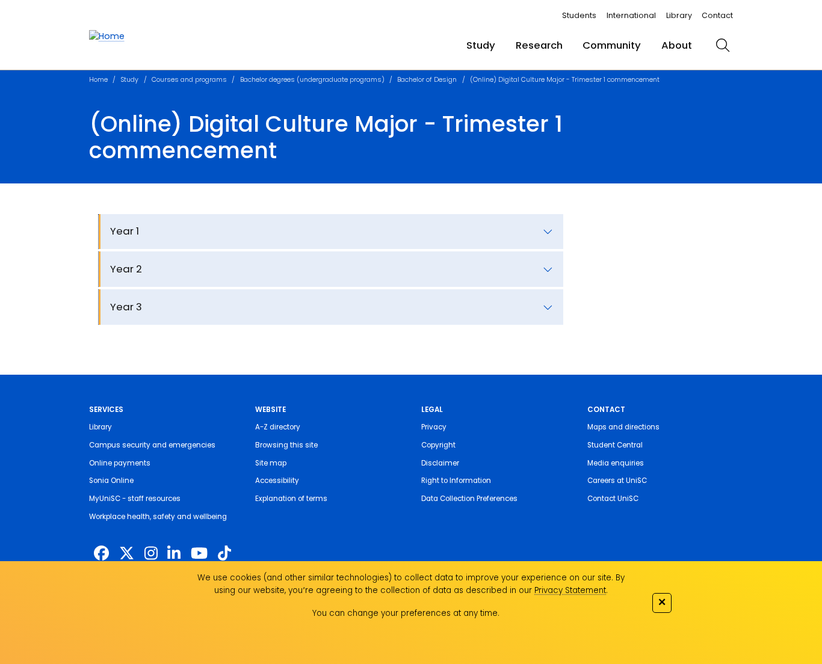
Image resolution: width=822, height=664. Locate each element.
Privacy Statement (570, 590)
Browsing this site (286, 445)
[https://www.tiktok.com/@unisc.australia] (224, 553)
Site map (270, 463)
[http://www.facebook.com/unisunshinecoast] (101, 553)
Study (480, 45)
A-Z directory (277, 427)
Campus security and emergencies (152, 445)
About (676, 45)
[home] (107, 36)
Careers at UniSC (617, 480)
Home (98, 79)
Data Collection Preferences (469, 498)
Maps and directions (623, 427)
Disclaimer (440, 463)
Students (579, 15)
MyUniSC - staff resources (135, 498)
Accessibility (277, 480)
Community (612, 45)
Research (539, 45)
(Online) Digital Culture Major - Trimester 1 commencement (565, 79)
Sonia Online (111, 480)
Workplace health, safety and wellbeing (158, 516)
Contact (717, 15)
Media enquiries (615, 463)
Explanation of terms (291, 498)
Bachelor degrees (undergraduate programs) (312, 79)
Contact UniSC (612, 498)
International (631, 15)
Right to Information (456, 480)
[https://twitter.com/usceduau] (126, 553)
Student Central (615, 445)
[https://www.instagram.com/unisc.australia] (151, 553)
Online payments (119, 463)
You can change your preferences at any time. (405, 613)
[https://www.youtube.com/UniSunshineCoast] (199, 553)
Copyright (438, 445)
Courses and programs (189, 79)
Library (679, 15)
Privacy (434, 427)
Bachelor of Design (427, 79)
